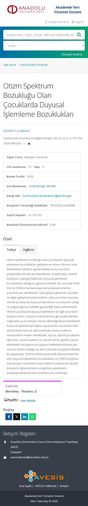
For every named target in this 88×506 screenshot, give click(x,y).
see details (28, 400)
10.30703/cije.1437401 (42, 186)
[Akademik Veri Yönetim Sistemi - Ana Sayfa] (26, 9)
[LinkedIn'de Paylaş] (24, 416)
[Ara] (79, 35)
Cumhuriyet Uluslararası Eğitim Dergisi (47, 196)
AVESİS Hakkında (45, 486)
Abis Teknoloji (39, 501)
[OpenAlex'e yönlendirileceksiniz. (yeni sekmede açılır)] (29, 143)
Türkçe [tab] (11, 250)
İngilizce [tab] (28, 250)
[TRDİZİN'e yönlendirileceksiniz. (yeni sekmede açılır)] (24, 143)
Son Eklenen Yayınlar (33, 64)
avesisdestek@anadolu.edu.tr (29, 457)
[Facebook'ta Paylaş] (8, 416)
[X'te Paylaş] (16, 416)
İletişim (64, 486)
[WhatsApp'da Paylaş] (32, 416)
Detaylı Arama (72, 54)
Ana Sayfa (10, 64)
